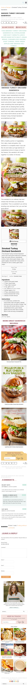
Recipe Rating (4, 542)
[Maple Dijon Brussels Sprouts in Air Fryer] (20, 639)
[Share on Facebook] (3, 23)
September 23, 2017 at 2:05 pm (9, 486)
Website (2, 570)
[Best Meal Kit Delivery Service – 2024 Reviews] (7, 655)
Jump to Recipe (9, 27)
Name (2, 559)
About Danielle (14, 607)
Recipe (8, 7)
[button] (11, 244)
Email (2, 565)
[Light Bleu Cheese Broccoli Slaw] (20, 655)
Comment (3, 547)
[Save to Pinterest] (14, 23)
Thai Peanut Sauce (20, 672)
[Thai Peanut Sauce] (20, 670)
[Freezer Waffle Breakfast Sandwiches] (7, 670)
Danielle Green (8, 495)
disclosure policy (7, 20)
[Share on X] (9, 23)
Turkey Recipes (18, 468)
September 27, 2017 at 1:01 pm (10, 496)
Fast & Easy (10, 466)
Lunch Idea (23, 466)
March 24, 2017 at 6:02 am (8, 510)
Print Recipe (22, 27)
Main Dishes (8, 468)
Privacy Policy (16, 679)
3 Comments (19, 17)
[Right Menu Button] (26, 3)
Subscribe (20, 458)
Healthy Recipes (17, 466)
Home (3, 7)
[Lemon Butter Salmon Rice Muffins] (7, 639)
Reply (24, 484)
